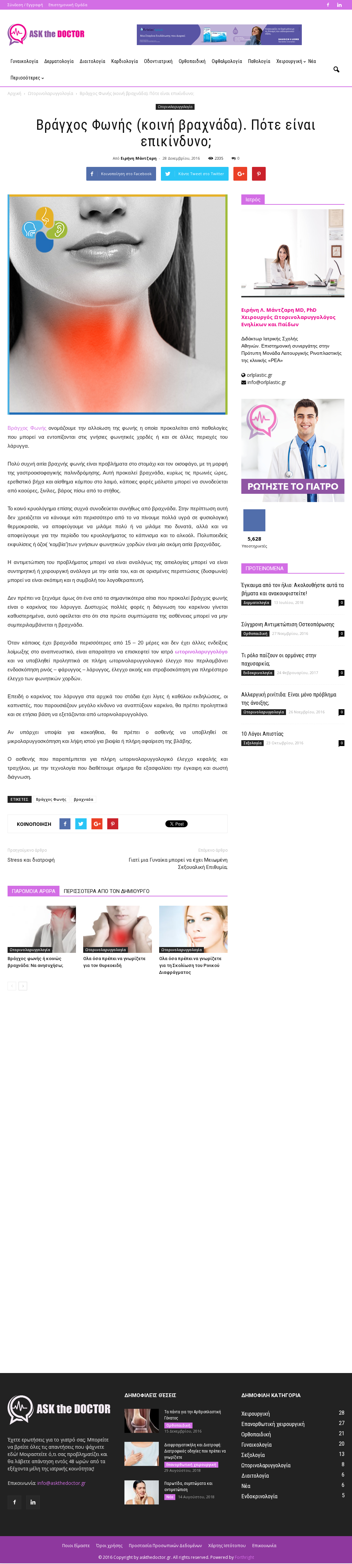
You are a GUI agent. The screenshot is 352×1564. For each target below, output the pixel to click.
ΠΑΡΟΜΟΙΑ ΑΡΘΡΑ (33, 891)
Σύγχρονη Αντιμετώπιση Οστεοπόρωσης (287, 624)
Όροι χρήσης (109, 1546)
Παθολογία (259, 61)
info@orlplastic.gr (267, 382)
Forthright (244, 1557)
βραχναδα (83, 799)
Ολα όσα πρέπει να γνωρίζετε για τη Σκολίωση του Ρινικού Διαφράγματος (190, 965)
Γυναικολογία (24, 61)
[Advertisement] (292, 805)
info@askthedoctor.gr (61, 1483)
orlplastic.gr (259, 375)
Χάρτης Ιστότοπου (227, 1546)
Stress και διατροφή (31, 860)
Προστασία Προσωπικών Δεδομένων (165, 1546)
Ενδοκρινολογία (257, 672)
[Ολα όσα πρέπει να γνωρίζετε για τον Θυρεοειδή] (117, 929)
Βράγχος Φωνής (27, 428)
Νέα (312, 61)
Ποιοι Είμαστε (76, 1546)
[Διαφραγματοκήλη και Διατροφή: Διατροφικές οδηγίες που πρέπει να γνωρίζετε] (141, 1454)
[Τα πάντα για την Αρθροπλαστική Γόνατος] (141, 1421)
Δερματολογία (59, 61)
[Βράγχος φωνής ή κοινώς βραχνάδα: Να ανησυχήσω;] (42, 929)
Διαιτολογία (92, 61)
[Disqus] (118, 1093)
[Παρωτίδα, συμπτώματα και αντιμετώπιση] (141, 1492)
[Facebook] (328, 5)
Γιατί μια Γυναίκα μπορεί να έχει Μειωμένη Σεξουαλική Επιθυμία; (178, 863)
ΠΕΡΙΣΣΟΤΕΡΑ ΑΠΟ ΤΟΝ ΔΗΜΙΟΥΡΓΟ (107, 891)
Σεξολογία (252, 743)
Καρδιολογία (124, 61)
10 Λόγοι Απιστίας (262, 733)
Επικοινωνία (264, 1546)
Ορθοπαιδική (192, 61)
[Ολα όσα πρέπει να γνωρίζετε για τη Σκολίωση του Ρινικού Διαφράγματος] (193, 929)
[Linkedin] (339, 5)
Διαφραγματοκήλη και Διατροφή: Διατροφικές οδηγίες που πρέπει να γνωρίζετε (195, 1451)
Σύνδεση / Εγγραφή (25, 4)
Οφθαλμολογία (227, 61)
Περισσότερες (25, 78)
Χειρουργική (289, 61)
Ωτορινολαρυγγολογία (175, 106)
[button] (336, 70)
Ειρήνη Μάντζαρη (139, 158)
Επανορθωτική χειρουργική (191, 1464)
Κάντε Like (254, 511)
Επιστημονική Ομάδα (67, 4)
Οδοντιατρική (158, 61)
